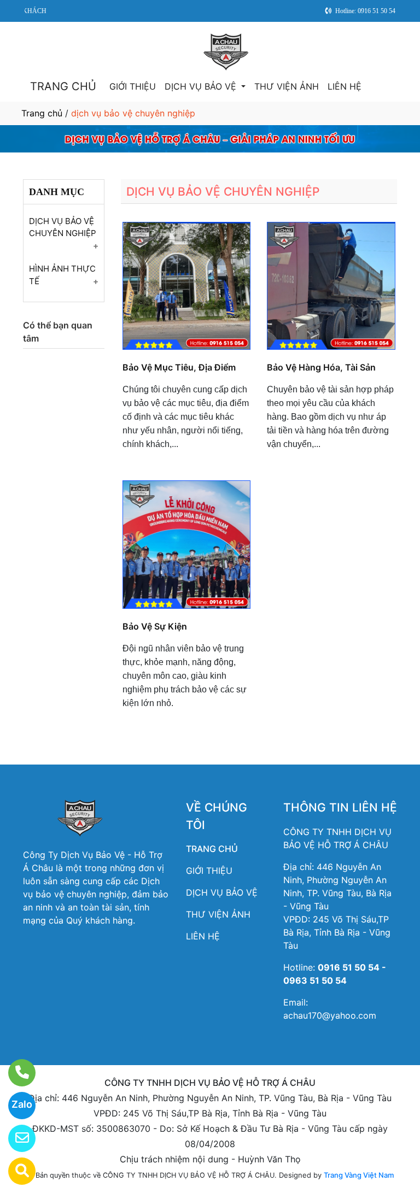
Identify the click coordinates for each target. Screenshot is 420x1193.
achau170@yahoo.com (329, 1015)
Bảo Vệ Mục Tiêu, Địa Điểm (179, 367)
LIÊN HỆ (344, 86)
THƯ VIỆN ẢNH (286, 86)
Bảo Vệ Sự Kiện (154, 626)
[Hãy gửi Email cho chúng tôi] (15, 1138)
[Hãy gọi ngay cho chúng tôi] (15, 1073)
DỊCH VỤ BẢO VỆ (202, 86)
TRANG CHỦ (63, 86)
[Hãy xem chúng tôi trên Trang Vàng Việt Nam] (15, 1171)
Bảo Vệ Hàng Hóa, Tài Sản (321, 367)
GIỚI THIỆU (132, 86)
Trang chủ (41, 113)
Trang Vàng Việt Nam (359, 1175)
